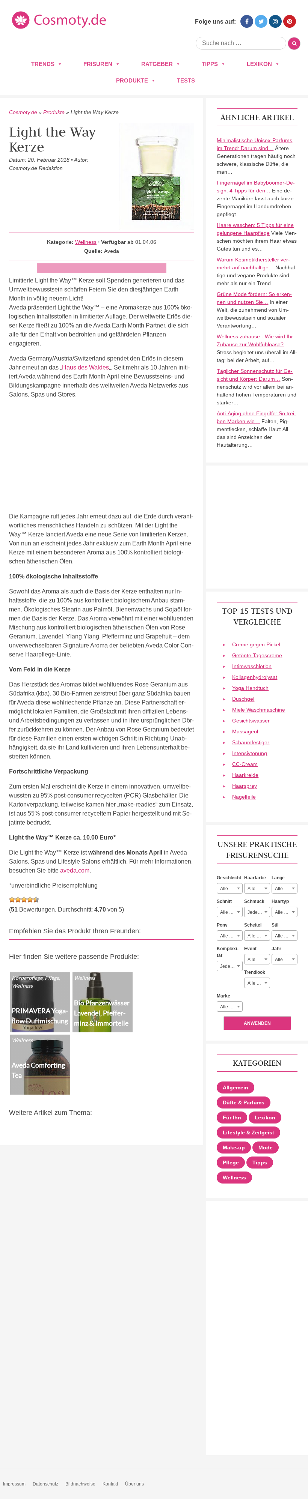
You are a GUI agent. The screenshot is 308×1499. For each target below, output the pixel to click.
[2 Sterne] (18, 900)
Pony (222, 925)
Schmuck (254, 901)
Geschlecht (229, 877)
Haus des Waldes (85, 367)
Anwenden (257, 1023)
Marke (223, 996)
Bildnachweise (80, 1484)
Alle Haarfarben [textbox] (259, 888)
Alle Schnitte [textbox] (231, 912)
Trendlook (254, 972)
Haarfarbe (255, 877)
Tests (186, 80)
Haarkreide (245, 775)
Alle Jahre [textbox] (285, 959)
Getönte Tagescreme (257, 655)
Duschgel (243, 699)
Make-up (234, 1148)
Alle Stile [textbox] (284, 936)
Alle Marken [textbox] (231, 1006)
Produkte (132, 80)
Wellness (86, 242)
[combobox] (230, 888)
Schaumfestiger (250, 742)
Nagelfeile (244, 797)
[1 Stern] (12, 900)
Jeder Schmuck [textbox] (259, 912)
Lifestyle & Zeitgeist (248, 1133)
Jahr (276, 948)
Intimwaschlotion (252, 666)
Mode (265, 1148)
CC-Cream (245, 764)
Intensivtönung (249, 753)
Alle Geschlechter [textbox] (231, 888)
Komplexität (228, 952)
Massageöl (245, 731)
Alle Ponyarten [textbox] (231, 936)
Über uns (134, 1484)
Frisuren (97, 64)
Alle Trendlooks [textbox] (259, 983)
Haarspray (244, 786)
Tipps (210, 64)
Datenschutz (45, 1484)
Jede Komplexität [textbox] (231, 966)
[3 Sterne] (24, 900)
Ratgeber (157, 64)
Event (250, 948)
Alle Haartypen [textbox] (286, 912)
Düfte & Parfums (243, 1102)
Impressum (14, 1484)
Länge (278, 877)
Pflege (231, 1163)
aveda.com (74, 870)
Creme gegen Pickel (256, 644)
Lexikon (259, 64)
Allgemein (235, 1087)
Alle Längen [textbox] (286, 888)
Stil (275, 925)
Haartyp (280, 901)
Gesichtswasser (251, 721)
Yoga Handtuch (250, 688)
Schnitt (224, 901)
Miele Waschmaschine (258, 710)
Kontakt (110, 1484)
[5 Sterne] (36, 900)
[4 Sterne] (30, 900)
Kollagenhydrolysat (254, 677)
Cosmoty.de (23, 112)
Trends (42, 64)
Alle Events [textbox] (259, 959)
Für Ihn (232, 1117)
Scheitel (252, 925)
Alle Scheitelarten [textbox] (259, 936)
